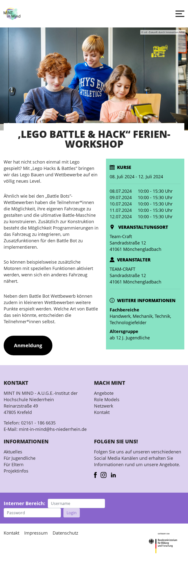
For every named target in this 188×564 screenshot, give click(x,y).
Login (72, 512)
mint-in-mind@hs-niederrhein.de (53, 429)
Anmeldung (28, 345)
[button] (180, 14)
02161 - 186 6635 (38, 423)
